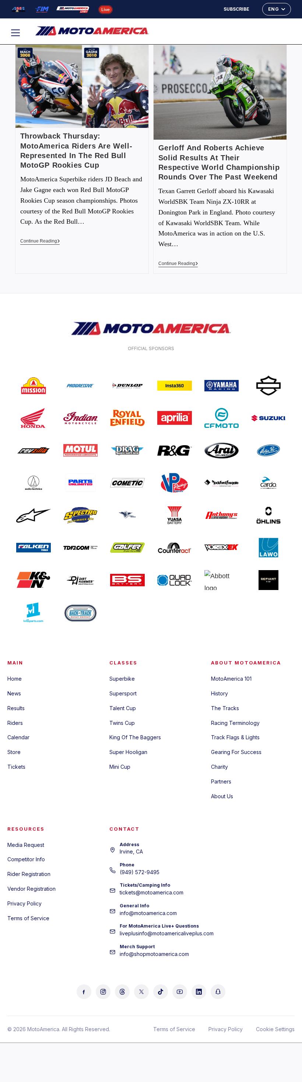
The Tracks (225, 708)
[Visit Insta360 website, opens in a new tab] (174, 385)
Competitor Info (26, 859)
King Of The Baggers (135, 737)
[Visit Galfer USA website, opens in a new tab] (127, 547)
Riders (15, 723)
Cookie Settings (275, 1029)
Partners (221, 781)
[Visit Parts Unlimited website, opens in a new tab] (80, 483)
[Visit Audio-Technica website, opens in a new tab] (33, 483)
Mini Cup (119, 767)
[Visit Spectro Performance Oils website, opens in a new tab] (80, 515)
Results (16, 708)
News (14, 693)
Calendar (18, 737)
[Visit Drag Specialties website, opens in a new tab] (127, 450)
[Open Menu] (19, 33)
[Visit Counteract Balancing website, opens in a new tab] (174, 547)
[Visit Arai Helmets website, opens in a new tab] (221, 450)
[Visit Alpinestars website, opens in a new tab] (33, 515)
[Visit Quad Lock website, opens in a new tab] (174, 580)
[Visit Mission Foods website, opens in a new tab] (33, 385)
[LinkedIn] (199, 991)
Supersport (123, 693)
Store (14, 752)
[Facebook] (84, 991)
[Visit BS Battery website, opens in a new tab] (127, 580)
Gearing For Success (236, 752)
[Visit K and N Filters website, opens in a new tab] (33, 580)
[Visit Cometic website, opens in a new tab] (127, 483)
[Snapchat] (218, 991)
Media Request (25, 845)
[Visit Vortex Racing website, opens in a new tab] (221, 547)
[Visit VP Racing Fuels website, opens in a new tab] (174, 483)
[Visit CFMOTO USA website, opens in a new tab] (221, 418)
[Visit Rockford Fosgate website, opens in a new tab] (221, 483)
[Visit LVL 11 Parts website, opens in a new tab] (33, 612)
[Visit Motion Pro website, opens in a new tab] (268, 450)
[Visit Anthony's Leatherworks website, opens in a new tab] (221, 515)
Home (14, 679)
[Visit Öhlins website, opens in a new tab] (268, 515)
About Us (222, 796)
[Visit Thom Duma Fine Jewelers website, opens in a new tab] (80, 547)
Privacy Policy (24, 903)
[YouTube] (179, 991)
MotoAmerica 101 (231, 679)
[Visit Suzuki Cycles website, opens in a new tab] (268, 418)
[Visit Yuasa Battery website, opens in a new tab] (174, 515)
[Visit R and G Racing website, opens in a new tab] (174, 450)
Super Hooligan (128, 752)
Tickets (16, 767)
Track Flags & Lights (235, 737)
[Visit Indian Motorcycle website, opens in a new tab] (80, 418)
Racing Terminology (235, 723)
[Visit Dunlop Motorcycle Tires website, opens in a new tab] (127, 385)
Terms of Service (28, 918)
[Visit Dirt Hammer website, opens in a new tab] (80, 580)
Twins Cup (122, 723)
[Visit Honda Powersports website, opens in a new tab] (33, 418)
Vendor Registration (31, 889)
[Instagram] (103, 991)
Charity (219, 767)
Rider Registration (28, 874)
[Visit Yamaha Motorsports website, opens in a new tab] (221, 385)
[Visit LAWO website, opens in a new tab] (268, 547)
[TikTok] (160, 991)
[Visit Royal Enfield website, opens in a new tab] (127, 418)
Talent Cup (122, 708)
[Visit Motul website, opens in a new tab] (80, 450)
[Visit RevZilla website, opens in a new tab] (33, 450)
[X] (141, 991)
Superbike (122, 679)
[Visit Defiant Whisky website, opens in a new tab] (268, 580)
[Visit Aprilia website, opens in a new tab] (174, 418)
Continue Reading (40, 241)
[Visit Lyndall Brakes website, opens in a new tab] (127, 515)
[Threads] (122, 991)
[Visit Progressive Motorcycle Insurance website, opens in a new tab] (80, 385)
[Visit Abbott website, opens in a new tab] (221, 580)
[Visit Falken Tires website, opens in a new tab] (33, 547)
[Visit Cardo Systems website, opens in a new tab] (268, 483)
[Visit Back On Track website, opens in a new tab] (80, 612)
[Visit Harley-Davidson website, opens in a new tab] (268, 385)
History (219, 693)
